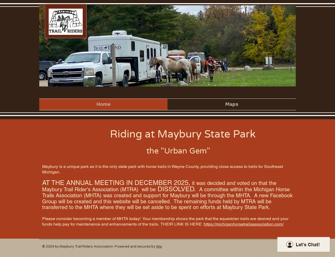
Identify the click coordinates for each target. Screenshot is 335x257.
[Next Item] (287, 46)
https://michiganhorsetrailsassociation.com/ (243, 224)
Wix (159, 246)
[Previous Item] (48, 46)
